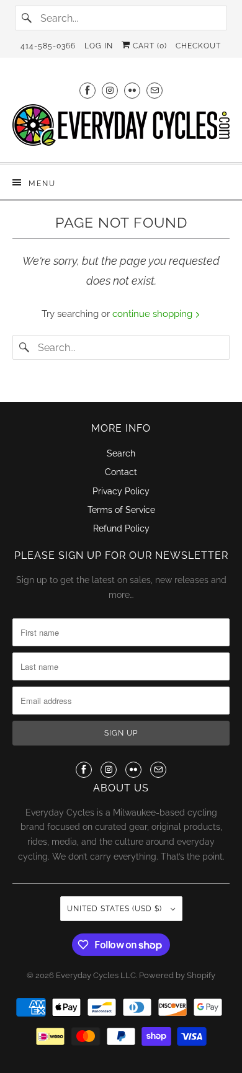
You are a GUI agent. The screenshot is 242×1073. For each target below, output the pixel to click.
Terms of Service (121, 510)
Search (121, 453)
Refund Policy (121, 528)
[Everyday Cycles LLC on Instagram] (110, 90)
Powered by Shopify (177, 975)
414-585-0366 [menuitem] (48, 46)
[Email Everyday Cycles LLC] (154, 90)
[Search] (27, 18)
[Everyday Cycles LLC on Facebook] (87, 90)
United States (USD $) (115, 908)
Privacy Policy (121, 491)
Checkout (198, 46)
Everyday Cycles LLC (96, 975)
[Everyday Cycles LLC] (121, 128)
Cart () (148, 46)
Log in (98, 46)
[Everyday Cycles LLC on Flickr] (132, 90)
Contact (121, 472)
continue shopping (153, 313)
